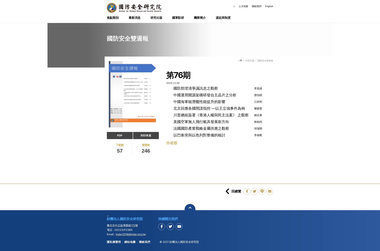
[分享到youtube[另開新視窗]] (179, 226)
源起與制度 (223, 17)
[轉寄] (269, 191)
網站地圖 (130, 241)
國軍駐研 (178, 17)
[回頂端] (190, 209)
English (269, 6)
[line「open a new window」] (262, 191)
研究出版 (156, 17)
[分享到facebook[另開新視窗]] (161, 226)
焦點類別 (113, 17)
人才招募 (243, 6)
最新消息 (135, 17)
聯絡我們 (256, 6)
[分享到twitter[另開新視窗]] (170, 226)
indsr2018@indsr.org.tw (131, 234)
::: (234, 6)
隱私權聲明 (114, 241)
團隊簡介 (200, 17)
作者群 (171, 143)
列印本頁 (146, 135)
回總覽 (236, 191)
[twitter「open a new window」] (254, 191)
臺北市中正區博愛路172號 (122, 225)
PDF (119, 135)
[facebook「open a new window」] (247, 191)
